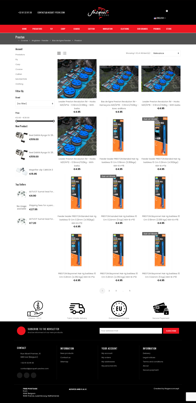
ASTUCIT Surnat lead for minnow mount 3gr (51, 219)
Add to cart (68, 96)
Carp (17, 64)
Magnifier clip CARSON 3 (41, 169)
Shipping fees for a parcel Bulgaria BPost (49, 205)
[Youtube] (33, 375)
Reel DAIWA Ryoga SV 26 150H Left (45, 135)
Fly (16, 59)
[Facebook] (19, 375)
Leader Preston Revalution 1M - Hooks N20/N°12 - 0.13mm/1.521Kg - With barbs (77, 162)
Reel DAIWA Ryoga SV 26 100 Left (45, 152)
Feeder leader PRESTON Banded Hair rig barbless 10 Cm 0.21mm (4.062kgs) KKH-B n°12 (77, 220)
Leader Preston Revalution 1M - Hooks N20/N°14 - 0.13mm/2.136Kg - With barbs (77, 105)
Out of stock (152, 154)
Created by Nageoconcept (166, 388)
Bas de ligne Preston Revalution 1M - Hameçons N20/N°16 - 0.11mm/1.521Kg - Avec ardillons (119, 105)
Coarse (19, 69)
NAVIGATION (21, 79)
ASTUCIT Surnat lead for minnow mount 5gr (51, 191)
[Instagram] (26, 375)
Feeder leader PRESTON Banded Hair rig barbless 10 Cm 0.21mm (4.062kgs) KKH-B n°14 (161, 162)
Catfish (18, 74)
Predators (20, 54)
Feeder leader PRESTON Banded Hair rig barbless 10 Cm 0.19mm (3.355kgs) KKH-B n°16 (119, 162)
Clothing (19, 84)
